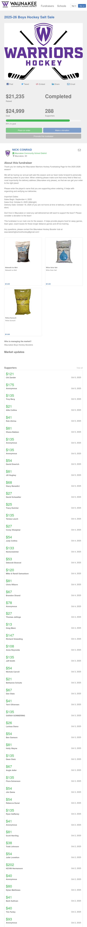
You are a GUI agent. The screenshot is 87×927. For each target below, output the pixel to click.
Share (57, 84)
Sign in (74, 6)
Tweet (26, 84)
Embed (41, 84)
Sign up (82, 6)
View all (80, 367)
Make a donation (62, 130)
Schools (61, 6)
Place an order (24, 130)
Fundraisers (47, 6)
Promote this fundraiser (43, 136)
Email (72, 84)
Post (11, 84)
